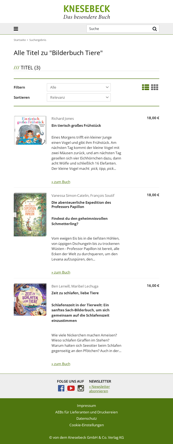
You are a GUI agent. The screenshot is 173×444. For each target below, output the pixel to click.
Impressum (86, 405)
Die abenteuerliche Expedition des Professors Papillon (81, 204)
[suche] (154, 28)
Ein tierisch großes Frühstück (76, 125)
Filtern (19, 87)
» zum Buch (60, 181)
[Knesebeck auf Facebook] (62, 389)
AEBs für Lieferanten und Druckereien (86, 412)
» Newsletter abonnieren (99, 388)
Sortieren (22, 98)
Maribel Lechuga (84, 286)
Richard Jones (62, 118)
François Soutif (102, 195)
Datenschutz (86, 418)
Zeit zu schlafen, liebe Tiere (75, 292)
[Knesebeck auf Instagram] (81, 389)
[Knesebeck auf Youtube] (72, 389)
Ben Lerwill (60, 286)
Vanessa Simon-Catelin (70, 195)
